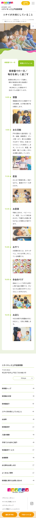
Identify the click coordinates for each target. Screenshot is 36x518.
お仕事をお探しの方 (26, 3)
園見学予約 (10, 514)
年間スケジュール (26, 63)
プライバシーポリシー (8, 498)
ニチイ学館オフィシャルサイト (11, 509)
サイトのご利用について (9, 502)
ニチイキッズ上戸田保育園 (28, 19)
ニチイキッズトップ (6, 19)
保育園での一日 (9, 62)
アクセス (23, 378)
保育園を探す (16, 19)
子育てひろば (26, 514)
